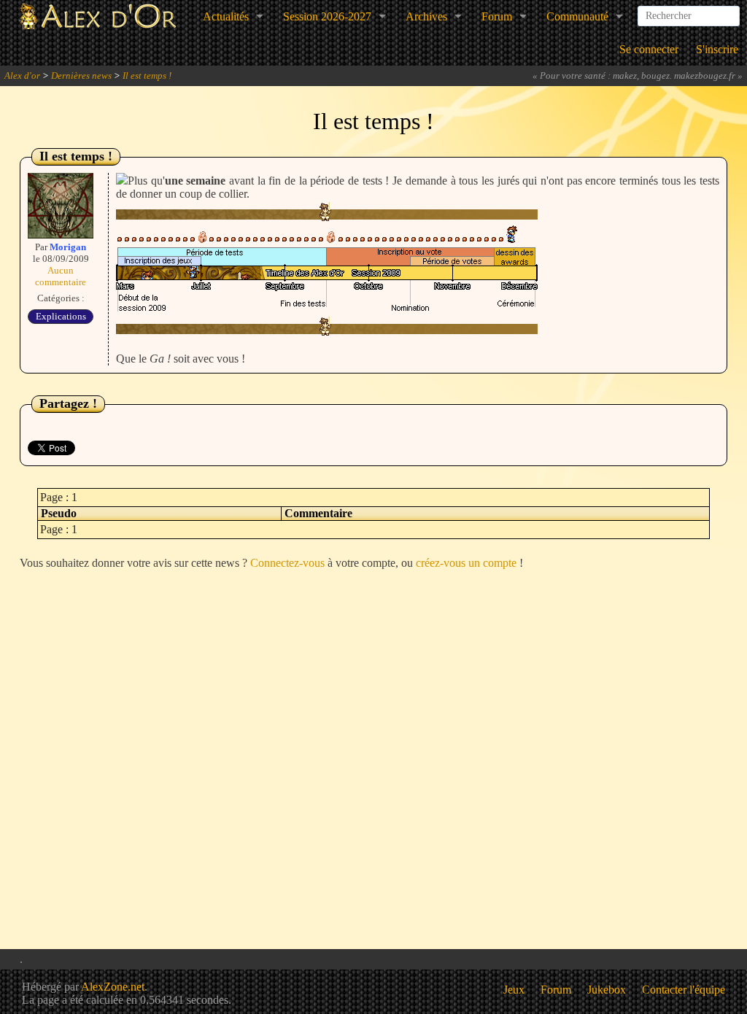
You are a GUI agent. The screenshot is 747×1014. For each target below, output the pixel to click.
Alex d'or (22, 75)
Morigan (68, 246)
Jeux (514, 989)
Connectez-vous (287, 563)
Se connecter (648, 49)
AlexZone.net (112, 986)
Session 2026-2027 (327, 16)
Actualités (226, 16)
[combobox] (689, 10)
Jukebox (606, 989)
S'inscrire (717, 49)
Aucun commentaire (60, 276)
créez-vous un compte (466, 563)
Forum (496, 16)
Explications (61, 316)
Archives (426, 16)
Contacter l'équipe (683, 989)
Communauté (577, 16)
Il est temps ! (147, 75)
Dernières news (81, 75)
